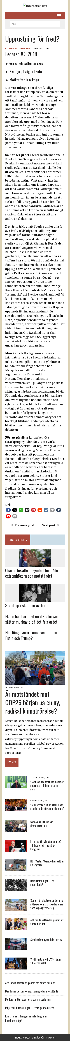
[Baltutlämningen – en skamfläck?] (16, 889)
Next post (48, 525)
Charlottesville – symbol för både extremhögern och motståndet (31, 573)
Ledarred (24, 48)
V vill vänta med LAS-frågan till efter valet (45, 961)
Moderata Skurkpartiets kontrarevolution (28, 999)
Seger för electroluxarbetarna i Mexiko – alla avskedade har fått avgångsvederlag (46, 904)
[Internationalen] (35, 6)
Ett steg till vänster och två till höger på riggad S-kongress (45, 845)
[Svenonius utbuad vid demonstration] (16, 830)
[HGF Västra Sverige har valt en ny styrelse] (16, 869)
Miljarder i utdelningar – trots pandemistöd (29, 1008)
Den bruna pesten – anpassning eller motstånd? (31, 991)
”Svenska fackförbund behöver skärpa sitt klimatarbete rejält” (47, 785)
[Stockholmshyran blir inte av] (16, 948)
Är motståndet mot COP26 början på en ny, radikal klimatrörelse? (32, 702)
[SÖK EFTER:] (35, 23)
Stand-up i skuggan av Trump (27, 605)
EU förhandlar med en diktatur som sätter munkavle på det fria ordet (32, 619)
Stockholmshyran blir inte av (46, 940)
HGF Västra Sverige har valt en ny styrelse (47, 863)
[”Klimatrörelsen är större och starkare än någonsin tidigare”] (16, 808)
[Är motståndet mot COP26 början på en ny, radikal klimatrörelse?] (35, 682)
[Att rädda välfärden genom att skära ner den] (16, 928)
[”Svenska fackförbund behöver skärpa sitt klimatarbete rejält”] (16, 785)
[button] (8, 510)
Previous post (24, 525)
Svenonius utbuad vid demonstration (41, 824)
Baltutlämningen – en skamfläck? (42, 883)
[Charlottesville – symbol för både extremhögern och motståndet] (35, 564)
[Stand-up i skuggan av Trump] (35, 599)
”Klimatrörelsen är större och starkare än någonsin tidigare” (47, 807)
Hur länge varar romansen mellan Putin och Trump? (31, 635)
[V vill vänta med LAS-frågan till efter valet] (16, 967)
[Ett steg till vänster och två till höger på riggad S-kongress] (16, 849)
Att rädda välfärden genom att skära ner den (47, 922)
